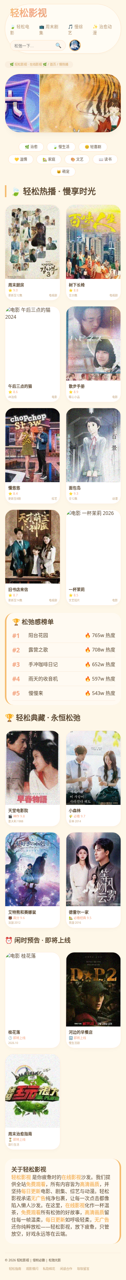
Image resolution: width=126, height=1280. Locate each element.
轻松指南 (15, 1269)
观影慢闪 (32, 1269)
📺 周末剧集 (48, 30)
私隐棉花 (49, 1269)
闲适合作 (66, 1269)
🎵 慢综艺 (75, 30)
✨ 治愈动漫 (102, 30)
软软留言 (83, 1269)
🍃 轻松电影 (19, 30)
